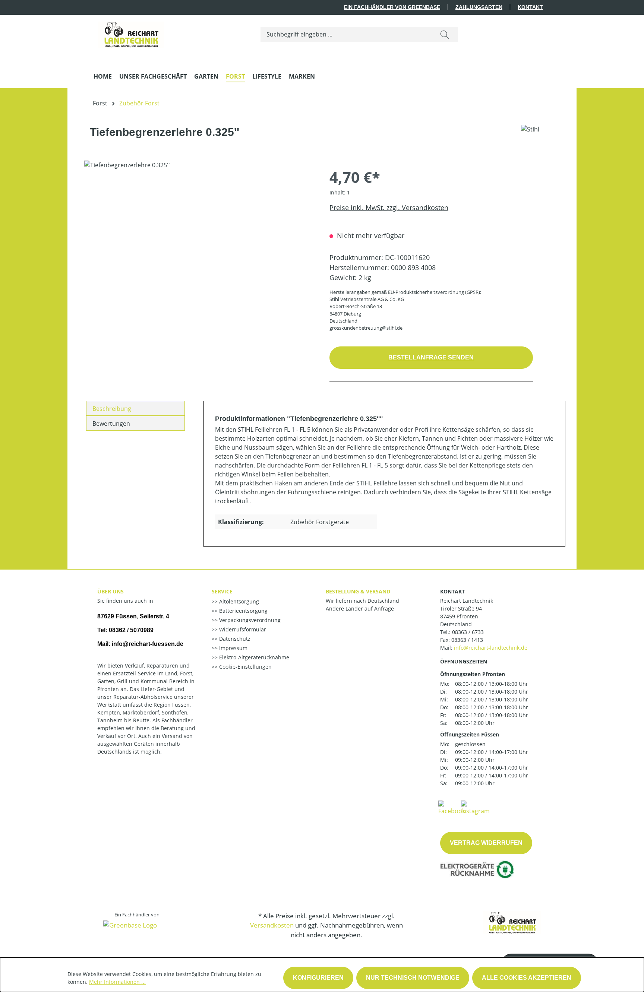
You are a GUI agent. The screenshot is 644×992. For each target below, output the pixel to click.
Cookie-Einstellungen (245, 666)
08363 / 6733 (468, 632)
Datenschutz (234, 638)
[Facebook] (451, 807)
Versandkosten (272, 925)
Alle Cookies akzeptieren (526, 977)
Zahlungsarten (478, 7)
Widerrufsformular (242, 629)
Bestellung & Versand (358, 591)
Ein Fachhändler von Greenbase (392, 7)
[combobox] (346, 34)
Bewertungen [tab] (111, 423)
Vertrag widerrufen (486, 843)
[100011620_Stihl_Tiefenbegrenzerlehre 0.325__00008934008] (199, 241)
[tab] (135, 408)
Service (222, 591)
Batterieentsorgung (243, 610)
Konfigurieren (318, 977)
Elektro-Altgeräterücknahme (253, 657)
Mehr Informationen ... (117, 981)
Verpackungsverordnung (249, 620)
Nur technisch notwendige (413, 977)
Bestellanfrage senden (431, 357)
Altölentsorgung (238, 601)
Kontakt (530, 7)
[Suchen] (444, 34)
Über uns (110, 591)
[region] (199, 241)
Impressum (232, 648)
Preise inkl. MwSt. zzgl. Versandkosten (388, 207)
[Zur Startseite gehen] (131, 33)
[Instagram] (475, 807)
